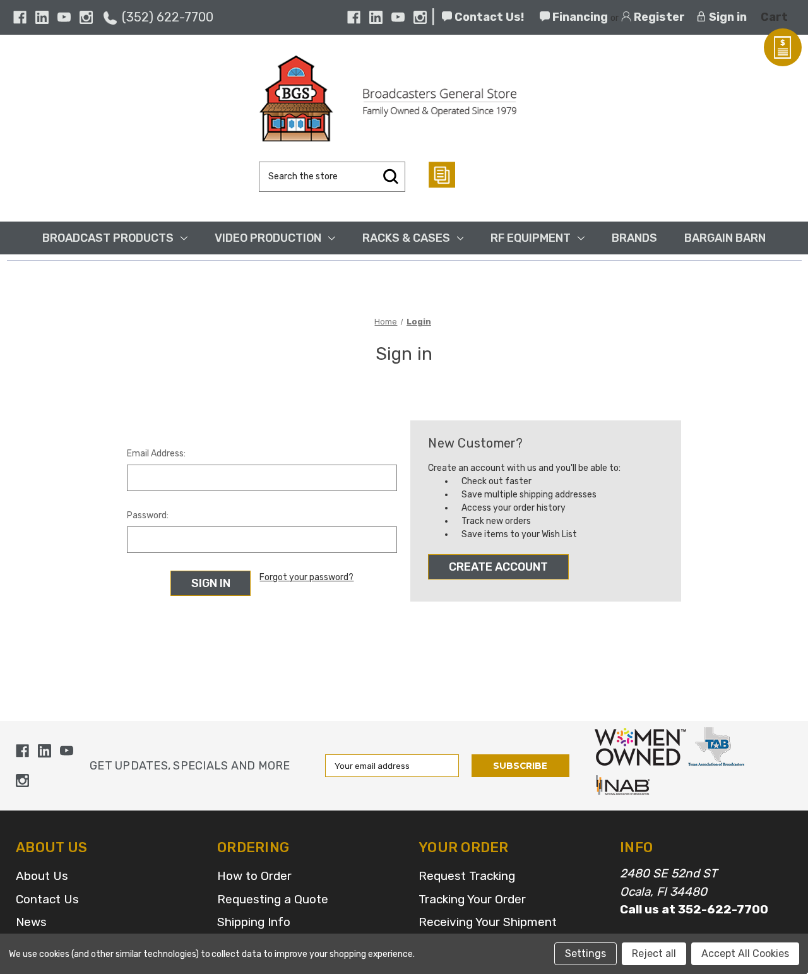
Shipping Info (253, 922)
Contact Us (47, 899)
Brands (634, 238)
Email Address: (156, 453)
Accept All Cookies (745, 953)
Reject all (654, 953)
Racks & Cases (406, 238)
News (31, 922)
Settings (585, 953)
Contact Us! (488, 17)
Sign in (726, 17)
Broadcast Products (108, 238)
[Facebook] (20, 17)
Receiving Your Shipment (488, 922)
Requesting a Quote (272, 899)
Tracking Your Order (472, 899)
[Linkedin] (42, 17)
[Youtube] (64, 17)
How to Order (254, 876)
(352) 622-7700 (167, 17)
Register (658, 17)
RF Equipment (530, 238)
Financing (579, 17)
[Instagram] (86, 17)
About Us (42, 876)
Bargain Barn (725, 238)
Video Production (268, 238)
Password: (148, 515)
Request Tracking (467, 876)
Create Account (498, 567)
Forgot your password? (306, 577)
